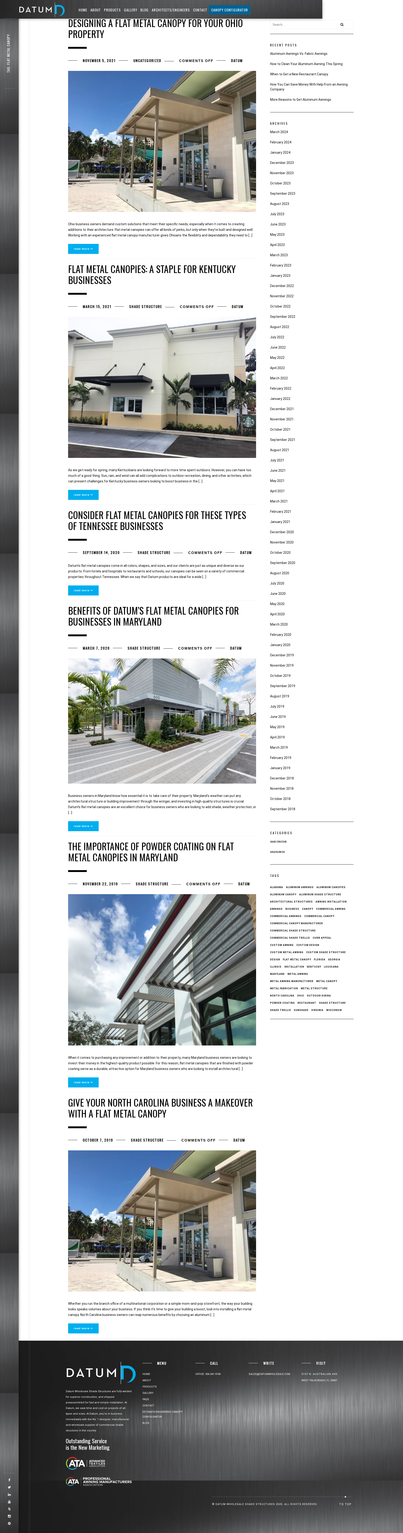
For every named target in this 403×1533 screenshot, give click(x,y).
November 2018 (282, 788)
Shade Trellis (280, 1010)
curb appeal (322, 938)
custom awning (282, 945)
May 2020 (277, 604)
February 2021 (280, 511)
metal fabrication (284, 988)
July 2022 (277, 337)
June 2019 (278, 717)
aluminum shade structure (320, 894)
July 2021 (277, 460)
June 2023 (278, 224)
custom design (307, 945)
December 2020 (282, 532)
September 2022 (282, 316)
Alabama (276, 887)
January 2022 (280, 399)
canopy (307, 909)
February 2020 (280, 635)
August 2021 (279, 450)
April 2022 (277, 368)
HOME (83, 9)
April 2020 (277, 614)
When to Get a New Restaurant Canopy (299, 74)
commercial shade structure (293, 930)
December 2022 (282, 286)
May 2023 (277, 234)
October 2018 (280, 799)
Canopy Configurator (229, 9)
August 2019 (279, 696)
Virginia (317, 1010)
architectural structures (291, 901)
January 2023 (280, 275)
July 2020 (277, 583)
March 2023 (279, 255)
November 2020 (282, 542)
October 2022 (280, 306)
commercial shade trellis (290, 938)
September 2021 (282, 440)
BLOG (144, 9)
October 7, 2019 (98, 1139)
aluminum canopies (331, 887)
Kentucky (314, 966)
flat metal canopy (297, 959)
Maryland (277, 974)
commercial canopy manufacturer (296, 923)
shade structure (332, 1003)
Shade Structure (145, 306)
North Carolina (282, 995)
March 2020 (279, 624)
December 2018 (282, 778)
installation (294, 966)
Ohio (300, 995)
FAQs (145, 1399)
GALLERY (130, 9)
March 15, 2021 (97, 306)
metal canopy (326, 981)
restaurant (307, 1003)
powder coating (282, 1003)
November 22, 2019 (100, 883)
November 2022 (282, 296)
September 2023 (282, 193)
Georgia (334, 959)
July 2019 (277, 706)
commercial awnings (286, 916)
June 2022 (278, 347)
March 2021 (279, 501)
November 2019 (282, 665)
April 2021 (277, 491)
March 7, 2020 (96, 648)
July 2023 (277, 214)
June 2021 (278, 470)
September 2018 (282, 809)
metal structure (314, 988)
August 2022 (279, 327)
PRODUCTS (112, 9)
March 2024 (279, 132)
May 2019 (277, 727)
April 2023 (277, 245)
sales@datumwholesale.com (269, 1374)
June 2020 (278, 593)
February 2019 (280, 758)
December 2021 (282, 409)
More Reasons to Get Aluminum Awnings (300, 99)
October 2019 (280, 676)
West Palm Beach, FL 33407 (319, 1380)
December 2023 (282, 163)
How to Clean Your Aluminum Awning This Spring (306, 64)
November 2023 (282, 173)
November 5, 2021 (99, 60)
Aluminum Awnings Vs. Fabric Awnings (298, 53)
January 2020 (280, 645)
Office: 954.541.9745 (208, 1374)
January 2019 (280, 768)
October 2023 (280, 183)
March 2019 (279, 747)
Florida (319, 959)
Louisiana (331, 966)
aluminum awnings (300, 887)
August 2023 (279, 204)
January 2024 (280, 152)
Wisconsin (334, 1010)
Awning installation (331, 901)
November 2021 (282, 419)
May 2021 (277, 481)
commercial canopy (319, 916)
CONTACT (200, 9)
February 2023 (280, 265)
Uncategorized (147, 60)
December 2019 (282, 655)
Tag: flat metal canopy (8, 54)
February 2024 (280, 142)
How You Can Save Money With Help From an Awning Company (309, 87)
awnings (276, 909)
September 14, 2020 (101, 552)
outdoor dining (319, 995)
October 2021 (280, 429)
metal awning (298, 974)
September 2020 (282, 563)
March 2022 (279, 378)
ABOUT (95, 9)
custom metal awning (286, 952)
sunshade (301, 1010)
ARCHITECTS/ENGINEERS (171, 9)
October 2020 (280, 552)
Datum (237, 60)
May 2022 (277, 358)
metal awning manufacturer (291, 981)
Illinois (275, 966)
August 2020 (279, 573)
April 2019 (277, 737)
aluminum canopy (283, 894)
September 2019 (282, 686)
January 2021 (280, 522)
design (275, 959)
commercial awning (331, 909)
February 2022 (280, 388)
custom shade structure (326, 952)
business (292, 909)
